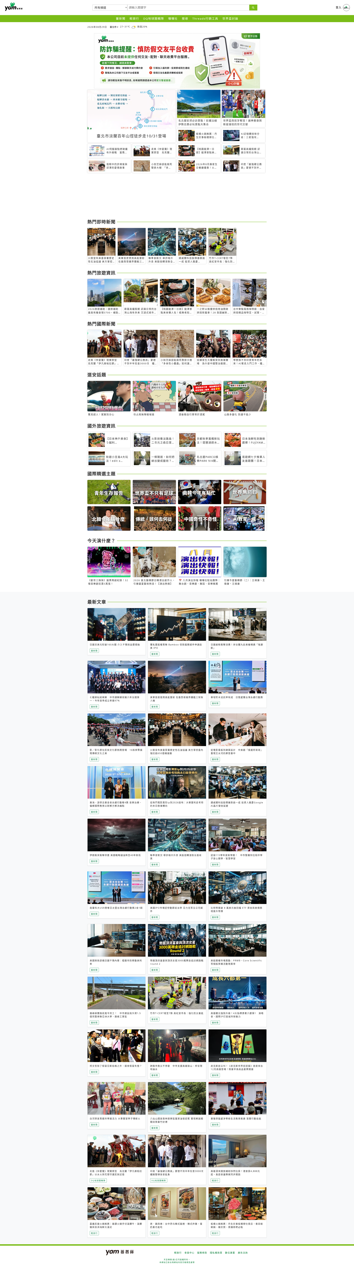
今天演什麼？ (101, 541)
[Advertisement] (170, 196)
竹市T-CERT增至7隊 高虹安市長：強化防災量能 (177, 1013)
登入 (339, 7)
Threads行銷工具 (205, 18)
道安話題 (96, 375)
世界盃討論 (230, 18)
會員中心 (189, 1252)
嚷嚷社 (173, 18)
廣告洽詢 (243, 1252)
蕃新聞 (120, 18)
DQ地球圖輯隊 (153, 18)
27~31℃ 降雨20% (133, 26)
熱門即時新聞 (101, 222)
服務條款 (202, 1252)
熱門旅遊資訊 (101, 273)
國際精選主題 (101, 474)
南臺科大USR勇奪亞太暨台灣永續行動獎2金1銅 (116, 907)
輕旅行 (134, 18)
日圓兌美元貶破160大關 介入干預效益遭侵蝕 (115, 644)
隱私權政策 (216, 1252)
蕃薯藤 (13, 6)
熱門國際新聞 (101, 324)
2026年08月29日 (97, 26)
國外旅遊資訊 (101, 426)
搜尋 (185, 18)
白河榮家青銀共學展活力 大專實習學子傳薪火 (115, 1118)
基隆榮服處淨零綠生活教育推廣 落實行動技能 (236, 1118)
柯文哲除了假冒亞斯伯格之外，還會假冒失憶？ (116, 1065)
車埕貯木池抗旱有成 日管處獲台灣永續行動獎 (237, 697)
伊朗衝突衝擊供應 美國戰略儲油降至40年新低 (115, 855)
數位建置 (230, 1252)
